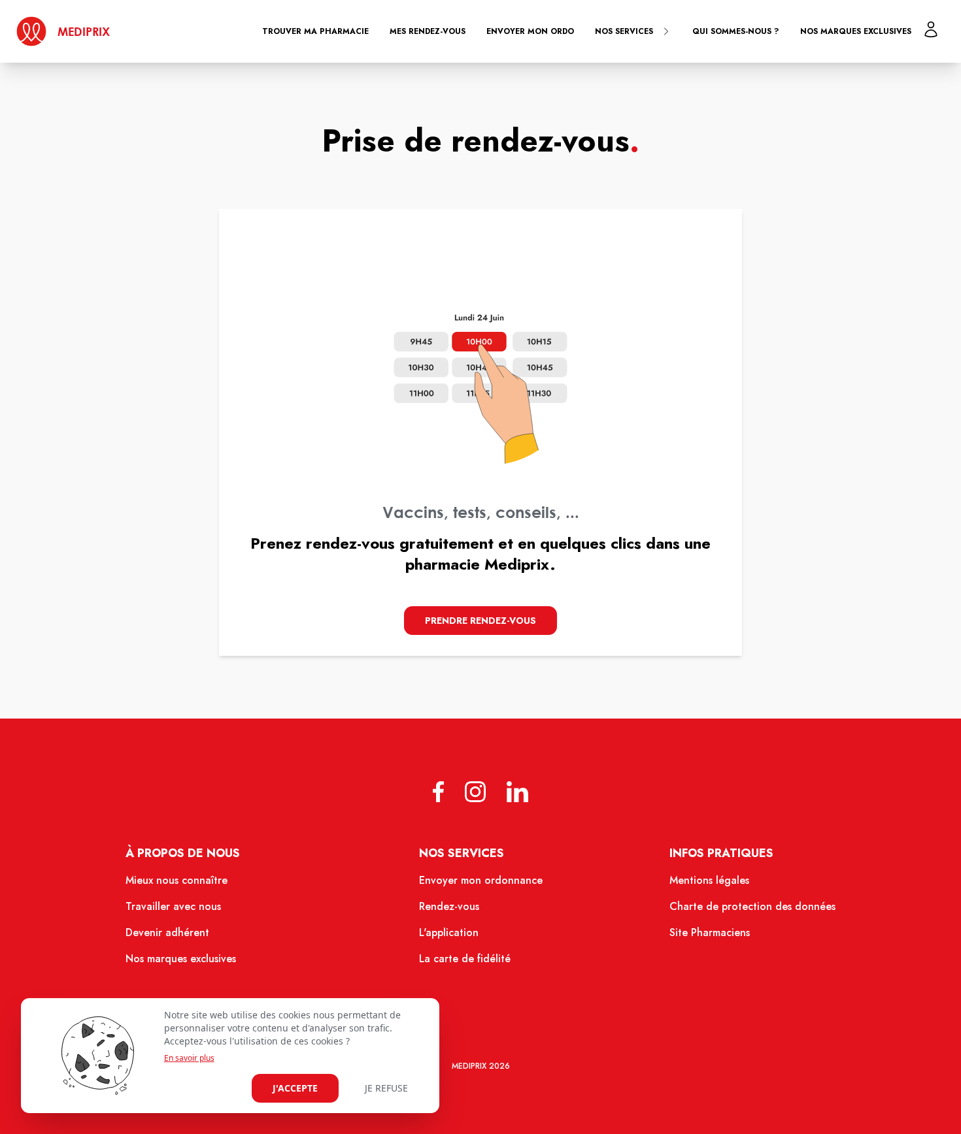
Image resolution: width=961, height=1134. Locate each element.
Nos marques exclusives (855, 31)
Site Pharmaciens (709, 932)
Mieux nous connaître (177, 880)
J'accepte (295, 1088)
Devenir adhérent (167, 932)
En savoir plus (189, 1058)
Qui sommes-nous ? (735, 31)
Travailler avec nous (173, 906)
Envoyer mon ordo (530, 31)
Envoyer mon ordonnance (481, 880)
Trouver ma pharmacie (315, 31)
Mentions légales (709, 880)
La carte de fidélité (465, 958)
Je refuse (386, 1088)
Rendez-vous (449, 906)
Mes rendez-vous (427, 31)
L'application (449, 932)
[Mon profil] (931, 29)
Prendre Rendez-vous (480, 620)
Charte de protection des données (752, 906)
